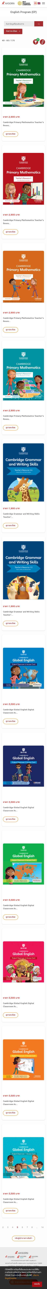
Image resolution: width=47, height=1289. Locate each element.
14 (42, 1227)
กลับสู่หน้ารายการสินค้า (23, 1238)
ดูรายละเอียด (10, 134)
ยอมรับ (37, 1284)
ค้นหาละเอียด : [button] (12, 31)
